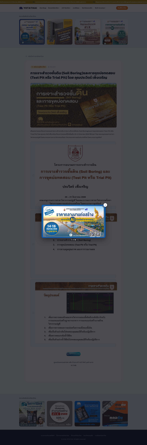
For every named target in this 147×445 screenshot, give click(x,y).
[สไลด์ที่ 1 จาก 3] (71, 239)
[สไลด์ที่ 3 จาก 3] (75, 239)
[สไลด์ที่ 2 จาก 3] (73, 239)
